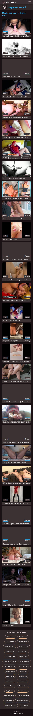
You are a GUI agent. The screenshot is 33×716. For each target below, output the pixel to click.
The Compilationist (22, 700)
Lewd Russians (22, 681)
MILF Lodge (11, 2)
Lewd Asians (10, 676)
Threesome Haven (10, 705)
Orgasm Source (24, 686)
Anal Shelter (23, 637)
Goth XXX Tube (24, 661)
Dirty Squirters (10, 656)
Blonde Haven (23, 642)
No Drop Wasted (9, 686)
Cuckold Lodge (22, 651)
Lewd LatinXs (10, 681)
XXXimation (24, 705)
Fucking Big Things (10, 661)
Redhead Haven (9, 696)
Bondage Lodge (9, 646)
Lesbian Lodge (10, 671)
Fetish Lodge (23, 656)
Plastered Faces (22, 691)
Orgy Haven (9, 691)
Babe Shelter (10, 642)
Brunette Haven (23, 646)
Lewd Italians (23, 676)
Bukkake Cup (10, 651)
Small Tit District (24, 696)
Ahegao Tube (10, 637)
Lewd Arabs (23, 671)
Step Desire (8, 700)
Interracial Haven (9, 666)
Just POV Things (24, 666)
